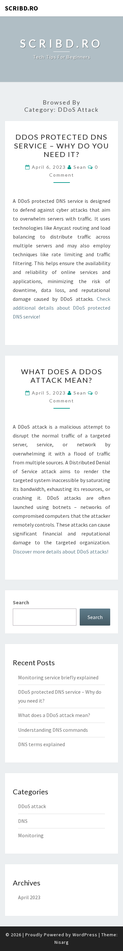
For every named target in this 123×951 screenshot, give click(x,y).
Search (21, 602)
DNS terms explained (41, 744)
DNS (23, 821)
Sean (79, 167)
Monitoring (31, 835)
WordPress (84, 935)
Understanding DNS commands (53, 730)
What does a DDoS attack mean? (61, 375)
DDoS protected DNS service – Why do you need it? (61, 145)
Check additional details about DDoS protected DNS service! (61, 308)
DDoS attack (32, 806)
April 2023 (29, 897)
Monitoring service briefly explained (58, 677)
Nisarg (61, 942)
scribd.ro (21, 8)
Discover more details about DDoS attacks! (60, 551)
